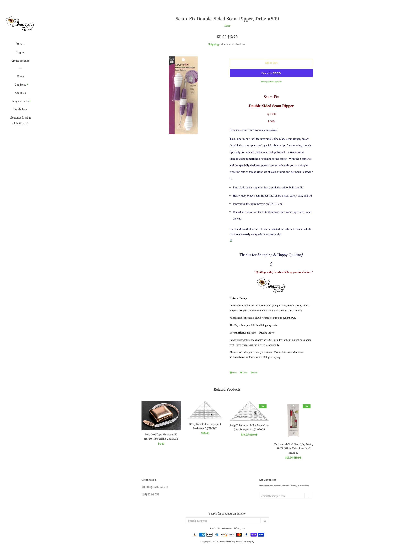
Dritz (227, 25)
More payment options (271, 81)
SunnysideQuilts (226, 541)
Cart (22, 44)
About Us (20, 93)
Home (20, 76)
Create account (20, 60)
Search (212, 528)
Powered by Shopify (244, 541)
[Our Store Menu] (27, 85)
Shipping (213, 44)
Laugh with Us (20, 101)
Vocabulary (20, 109)
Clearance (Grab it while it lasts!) (20, 120)
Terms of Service (224, 528)
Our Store (20, 84)
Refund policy (239, 528)
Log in (20, 52)
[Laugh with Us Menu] (30, 101)
